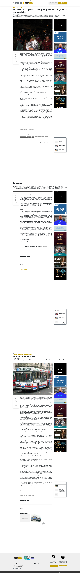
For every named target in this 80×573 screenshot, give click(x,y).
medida (30, 136)
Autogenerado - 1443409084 (27, 129)
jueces (36, 136)
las (47, 136)
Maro (25, 137)
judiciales (24, 136)
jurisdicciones (21, 137)
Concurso (60, 141)
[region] (60, 115)
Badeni (33, 137)
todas (45, 136)
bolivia (27, 136)
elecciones (21, 136)
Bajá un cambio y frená (62, 145)
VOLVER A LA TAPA (23, 148)
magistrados (39, 136)
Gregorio (30, 137)
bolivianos (43, 136)
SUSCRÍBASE (63, 565)
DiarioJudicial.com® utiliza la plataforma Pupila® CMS (58, 572)
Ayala (27, 137)
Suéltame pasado (61, 149)
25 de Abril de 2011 (16, 14)
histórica (33, 136)
